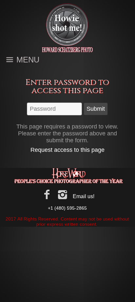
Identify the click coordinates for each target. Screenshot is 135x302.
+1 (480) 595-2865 (67, 208)
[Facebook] (46, 194)
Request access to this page (67, 150)
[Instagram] (62, 194)
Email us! (83, 196)
